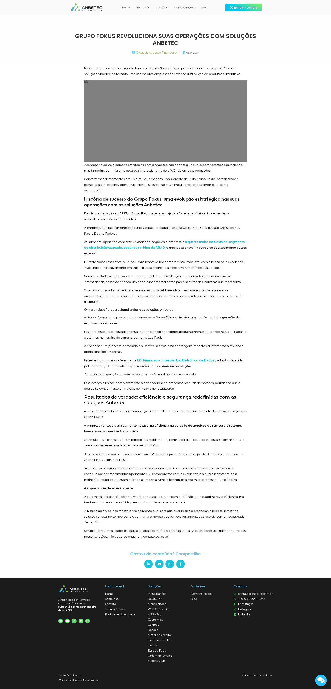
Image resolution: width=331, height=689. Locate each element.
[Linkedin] (81, 621)
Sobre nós (143, 7)
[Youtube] (67, 621)
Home (126, 7)
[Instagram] (74, 621)
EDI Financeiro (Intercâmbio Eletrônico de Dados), (177, 360)
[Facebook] (60, 621)
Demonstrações (184, 7)
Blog (204, 7)
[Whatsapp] (87, 621)
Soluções (162, 7)
